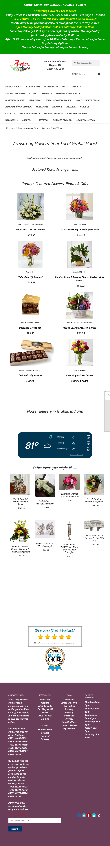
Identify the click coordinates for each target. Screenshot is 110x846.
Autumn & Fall (33, 86)
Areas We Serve (69, 702)
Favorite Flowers (28, 113)
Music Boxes (42, 106)
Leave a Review (69, 725)
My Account (69, 728)
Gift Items (43, 120)
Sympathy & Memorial (66, 93)
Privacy (69, 718)
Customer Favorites (77, 113)
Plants (45, 93)
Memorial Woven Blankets (18, 106)
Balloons (71, 106)
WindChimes (35, 100)
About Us (26, 120)
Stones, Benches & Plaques (59, 100)
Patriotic (84, 106)
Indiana (19, 128)
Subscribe (15, 829)
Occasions (49, 86)
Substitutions (69, 722)
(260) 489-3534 (45, 715)
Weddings (10, 120)
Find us (45, 718)
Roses (64, 86)
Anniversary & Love (15, 93)
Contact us (69, 705)
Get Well (33, 93)
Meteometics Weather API (76, 454)
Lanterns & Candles (15, 100)
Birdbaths (57, 106)
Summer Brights (13, 86)
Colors (8, 113)
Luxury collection (85, 120)
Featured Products (53, 113)
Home (11, 128)
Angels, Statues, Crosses (88, 100)
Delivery (69, 709)
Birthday (76, 86)
